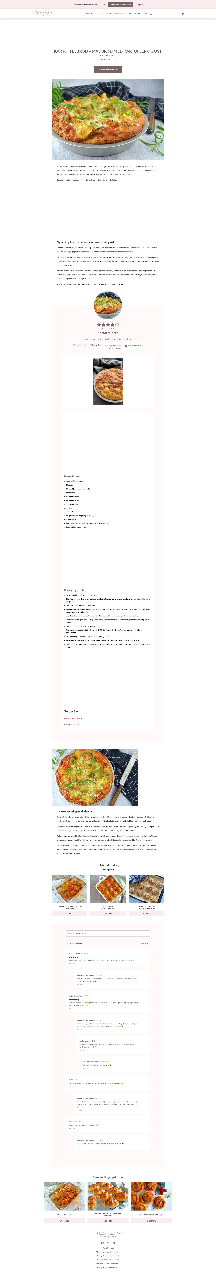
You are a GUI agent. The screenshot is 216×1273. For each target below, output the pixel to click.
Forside (90, 14)
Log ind (140, 4)
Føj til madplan (114, 346)
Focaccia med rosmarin (90, 180)
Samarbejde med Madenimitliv (108, 1264)
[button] (99, 324)
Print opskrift (81, 345)
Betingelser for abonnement (108, 1256)
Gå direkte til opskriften (108, 69)
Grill (109, 59)
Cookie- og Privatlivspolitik (108, 1260)
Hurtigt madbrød (72, 180)
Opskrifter (102, 14)
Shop (145, 14)
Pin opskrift (97, 345)
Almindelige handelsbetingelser (108, 1252)
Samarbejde (120, 14)
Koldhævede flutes (109, 180)
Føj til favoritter (135, 345)
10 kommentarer (108, 55)
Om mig (133, 14)
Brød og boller (103, 59)
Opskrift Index (108, 1248)
